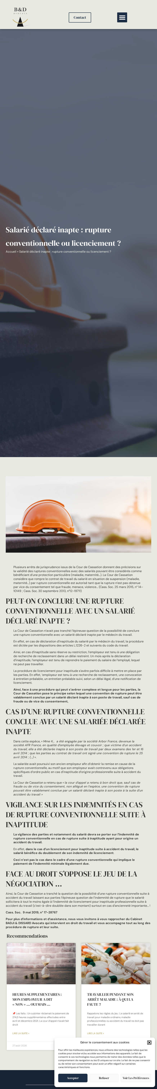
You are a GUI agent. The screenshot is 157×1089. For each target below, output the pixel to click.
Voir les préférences (136, 1078)
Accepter (73, 1078)
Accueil (11, 252)
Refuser (104, 1078)
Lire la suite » (20, 1033)
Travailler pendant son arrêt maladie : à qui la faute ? (110, 999)
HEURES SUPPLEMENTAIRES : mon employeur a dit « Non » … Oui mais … (37, 999)
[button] (149, 1042)
